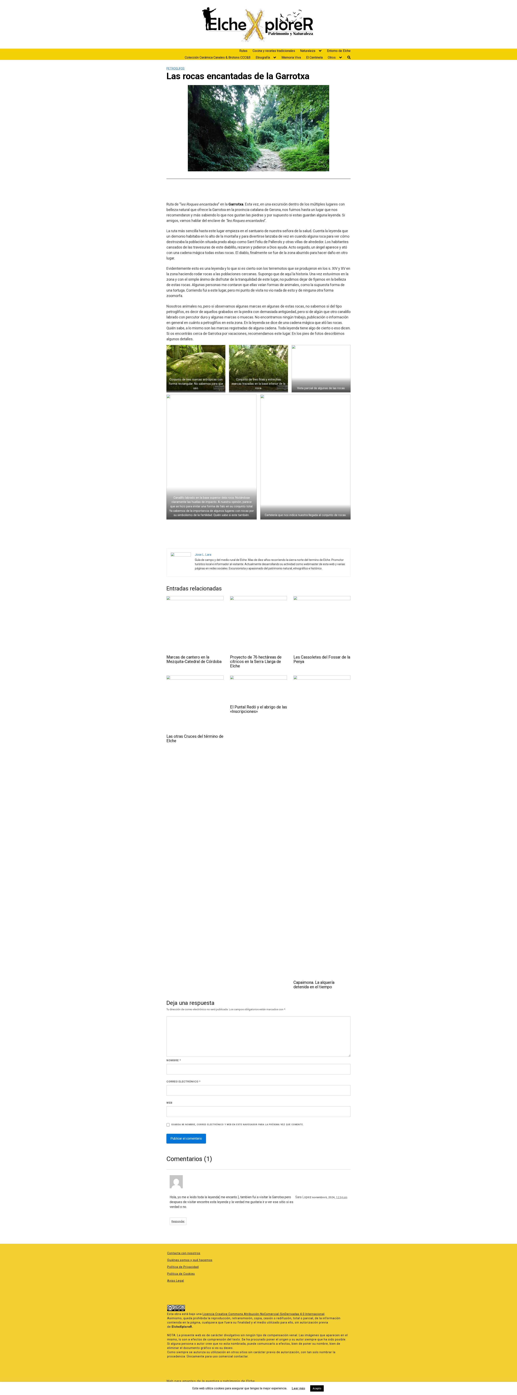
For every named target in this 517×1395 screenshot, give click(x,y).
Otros (332, 57)
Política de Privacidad (183, 1267)
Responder (178, 1221)
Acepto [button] (317, 1388)
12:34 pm (341, 1197)
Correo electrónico (183, 1081)
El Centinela (314, 57)
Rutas (243, 51)
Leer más (298, 1388)
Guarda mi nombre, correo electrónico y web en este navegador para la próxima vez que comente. (237, 1124)
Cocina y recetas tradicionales (274, 51)
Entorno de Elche (339, 51)
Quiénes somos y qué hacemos (189, 1260)
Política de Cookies (181, 1273)
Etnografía (263, 57)
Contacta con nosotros (183, 1253)
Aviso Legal (175, 1280)
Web (169, 1102)
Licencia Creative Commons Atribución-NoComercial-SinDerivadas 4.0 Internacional (264, 1314)
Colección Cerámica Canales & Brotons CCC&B (217, 57)
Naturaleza (307, 51)
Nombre (173, 1060)
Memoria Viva (291, 57)
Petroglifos (175, 68)
